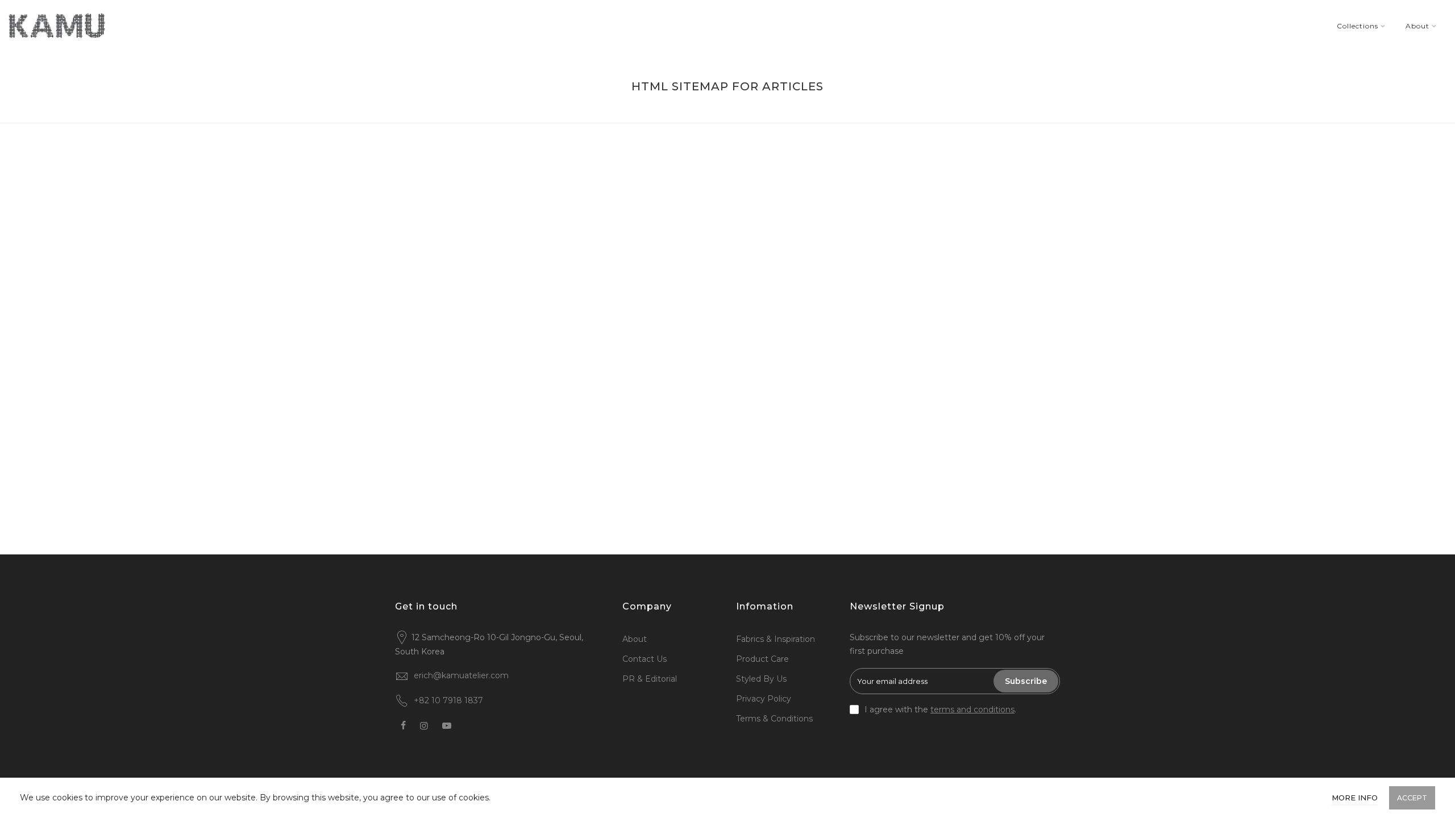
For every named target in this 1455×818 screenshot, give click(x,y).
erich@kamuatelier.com (461, 675)
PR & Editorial (649, 679)
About (1417, 26)
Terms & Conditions (774, 718)
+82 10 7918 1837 (448, 700)
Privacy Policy (763, 699)
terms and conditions (972, 709)
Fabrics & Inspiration (775, 639)
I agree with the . (940, 709)
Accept (1412, 798)
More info (1355, 797)
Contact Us (644, 659)
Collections (1357, 26)
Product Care (762, 659)
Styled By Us (761, 679)
